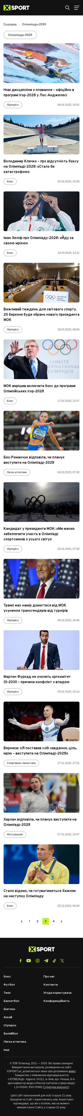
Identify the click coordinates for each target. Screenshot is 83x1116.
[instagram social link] (37, 960)
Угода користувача (57, 993)
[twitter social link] (62, 960)
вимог (72, 1071)
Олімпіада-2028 (20, 35)
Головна (10, 24)
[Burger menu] (76, 8)
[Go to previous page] (21, 921)
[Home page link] (18, 7)
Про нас (49, 977)
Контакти (50, 985)
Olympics (13, 104)
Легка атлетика (17, 472)
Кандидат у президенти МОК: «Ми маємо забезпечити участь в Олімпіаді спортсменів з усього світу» (39, 534)
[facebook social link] (20, 960)
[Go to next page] (61, 921)
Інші (6, 1050)
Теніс (7, 993)
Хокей (8, 1017)
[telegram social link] (46, 960)
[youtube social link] (28, 960)
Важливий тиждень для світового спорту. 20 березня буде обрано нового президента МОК (41, 314)
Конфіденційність (56, 1001)
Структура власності (56, 1087)
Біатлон (9, 1009)
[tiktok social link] (54, 960)
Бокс (10, 181)
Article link (41, 63)
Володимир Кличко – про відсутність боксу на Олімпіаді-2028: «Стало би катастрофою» (41, 166)
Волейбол (11, 1034)
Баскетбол (11, 1001)
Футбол (9, 985)
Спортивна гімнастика (21, 763)
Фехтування (15, 834)
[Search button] (67, 7)
